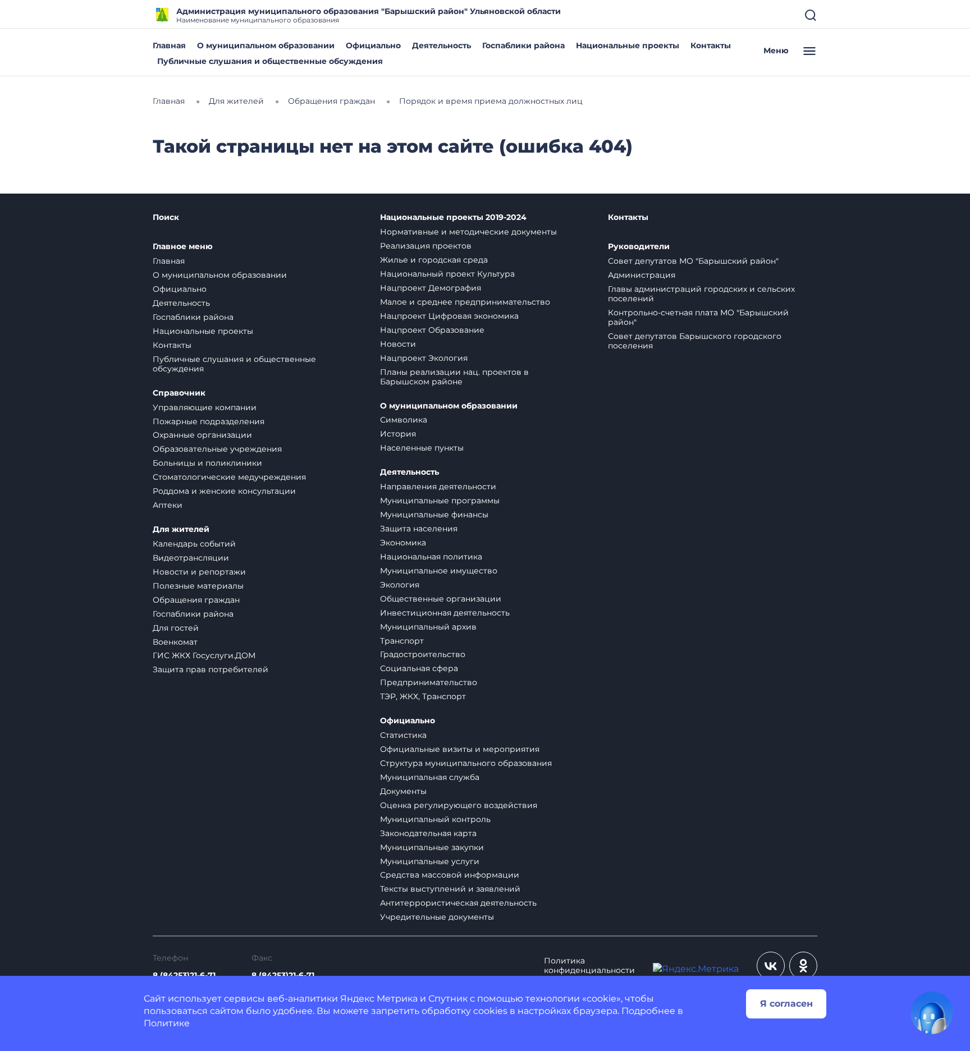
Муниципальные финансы (434, 515)
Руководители (639, 246)
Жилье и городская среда (434, 260)
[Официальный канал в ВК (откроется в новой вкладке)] (771, 966)
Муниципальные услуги (429, 861)
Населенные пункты (422, 448)
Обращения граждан (196, 600)
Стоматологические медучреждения (229, 477)
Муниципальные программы (440, 500)
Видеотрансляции (191, 558)
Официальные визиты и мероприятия (459, 749)
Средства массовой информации (449, 875)
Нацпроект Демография (430, 288)
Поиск (166, 217)
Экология (399, 585)
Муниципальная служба (429, 777)
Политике (167, 1023)
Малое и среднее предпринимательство (465, 302)
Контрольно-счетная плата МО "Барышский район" (698, 317)
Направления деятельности (438, 486)
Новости (398, 344)
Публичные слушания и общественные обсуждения (270, 61)
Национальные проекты (627, 45)
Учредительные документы (437, 917)
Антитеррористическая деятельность (458, 903)
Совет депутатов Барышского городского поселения (694, 341)
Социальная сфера (419, 668)
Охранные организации (202, 435)
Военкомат (175, 642)
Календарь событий (194, 544)
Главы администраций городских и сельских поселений (701, 294)
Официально (373, 45)
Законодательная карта (428, 833)
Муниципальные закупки (432, 847)
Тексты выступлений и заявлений (450, 889)
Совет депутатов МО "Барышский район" (693, 261)
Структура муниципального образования (466, 763)
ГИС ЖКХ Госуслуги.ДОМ (204, 655)
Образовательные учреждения (217, 449)
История (398, 434)
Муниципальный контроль (435, 819)
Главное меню (183, 246)
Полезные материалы (198, 586)
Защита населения (418, 529)
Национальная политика (431, 557)
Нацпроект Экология (424, 358)
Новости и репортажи (199, 572)
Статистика (403, 735)
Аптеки (167, 505)
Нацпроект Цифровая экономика (449, 316)
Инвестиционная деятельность (445, 613)
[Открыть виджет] (931, 1013)
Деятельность (441, 45)
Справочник (179, 393)
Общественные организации (440, 599)
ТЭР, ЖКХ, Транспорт (423, 696)
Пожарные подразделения (208, 421)
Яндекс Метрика (379, 998)
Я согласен (786, 1003)
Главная (169, 45)
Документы (403, 791)
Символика (403, 420)
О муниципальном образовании (266, 45)
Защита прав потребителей (210, 669)
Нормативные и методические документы (468, 232)
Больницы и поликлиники (207, 463)
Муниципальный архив (428, 627)
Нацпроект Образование (432, 330)
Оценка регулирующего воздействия (458, 805)
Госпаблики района (523, 45)
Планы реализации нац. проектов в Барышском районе (454, 377)
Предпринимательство (428, 682)
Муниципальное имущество (438, 571)
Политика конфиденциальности (589, 965)
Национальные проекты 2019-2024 (453, 217)
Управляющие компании (205, 407)
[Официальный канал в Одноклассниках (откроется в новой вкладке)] (803, 966)
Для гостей (176, 628)
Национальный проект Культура (447, 274)
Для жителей (181, 529)
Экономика (403, 543)
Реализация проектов (426, 246)
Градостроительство (422, 654)
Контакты (710, 45)
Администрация (641, 275)
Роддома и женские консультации (224, 491)
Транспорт (402, 641)
